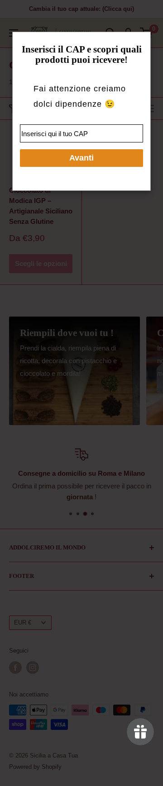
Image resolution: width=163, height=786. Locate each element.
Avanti (81, 157)
